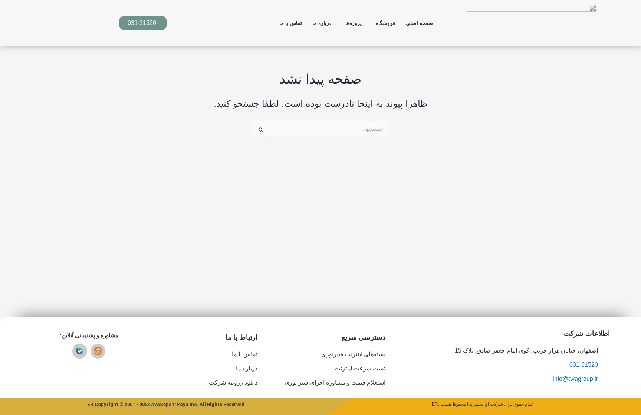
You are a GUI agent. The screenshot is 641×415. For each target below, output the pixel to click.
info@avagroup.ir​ (575, 379)
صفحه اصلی (419, 23)
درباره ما (321, 23)
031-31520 (583, 364)
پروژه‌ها (353, 23)
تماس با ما (290, 23)
